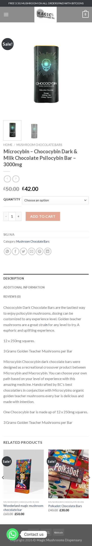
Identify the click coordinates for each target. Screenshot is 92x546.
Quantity (11, 199)
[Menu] (6, 14)
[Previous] (11, 74)
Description (13, 278)
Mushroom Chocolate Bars (39, 145)
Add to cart (42, 216)
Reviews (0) (12, 296)
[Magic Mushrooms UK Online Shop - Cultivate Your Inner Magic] (45, 14)
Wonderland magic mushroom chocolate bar (23, 508)
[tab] (46, 278)
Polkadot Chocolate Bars (65, 506)
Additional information (24, 287)
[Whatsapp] (12, 534)
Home (7, 145)
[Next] (81, 74)
